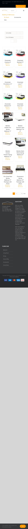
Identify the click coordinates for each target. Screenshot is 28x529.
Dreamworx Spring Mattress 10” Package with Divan (20, 180)
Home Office (6, 259)
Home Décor (6, 265)
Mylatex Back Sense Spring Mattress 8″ (20, 152)
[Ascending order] (21, 32)
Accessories (6, 262)
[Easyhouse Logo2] (4, 10)
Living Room (6, 253)
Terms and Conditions (14, 276)
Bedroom (5, 250)
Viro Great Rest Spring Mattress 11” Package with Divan (7, 180)
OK (23, 526)
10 (21, 193)
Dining (4, 256)
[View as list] (15, 41)
